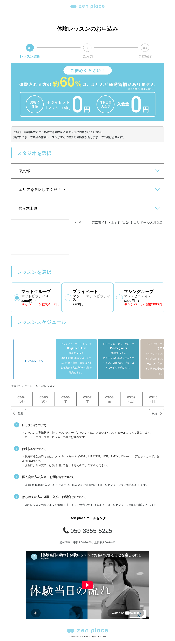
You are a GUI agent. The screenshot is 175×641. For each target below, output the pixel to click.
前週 (20, 413)
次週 (154, 413)
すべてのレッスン (33, 361)
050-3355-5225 (91, 530)
